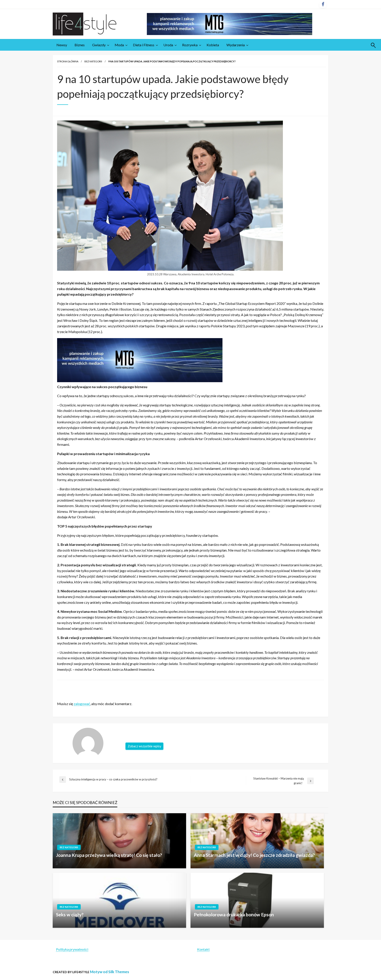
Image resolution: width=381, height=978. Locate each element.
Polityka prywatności (72, 949)
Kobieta (213, 45)
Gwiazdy (99, 45)
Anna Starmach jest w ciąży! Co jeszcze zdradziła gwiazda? (254, 855)
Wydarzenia (235, 45)
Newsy (61, 45)
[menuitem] (62, 45)
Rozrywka (190, 45)
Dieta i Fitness (143, 45)
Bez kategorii (93, 61)
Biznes (80, 45)
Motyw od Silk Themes (109, 971)
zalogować (82, 704)
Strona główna (67, 61)
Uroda (168, 45)
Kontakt (203, 949)
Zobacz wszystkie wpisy (144, 746)
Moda (119, 45)
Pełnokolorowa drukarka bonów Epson (234, 914)
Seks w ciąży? (70, 914)
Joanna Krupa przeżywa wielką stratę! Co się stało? (109, 855)
